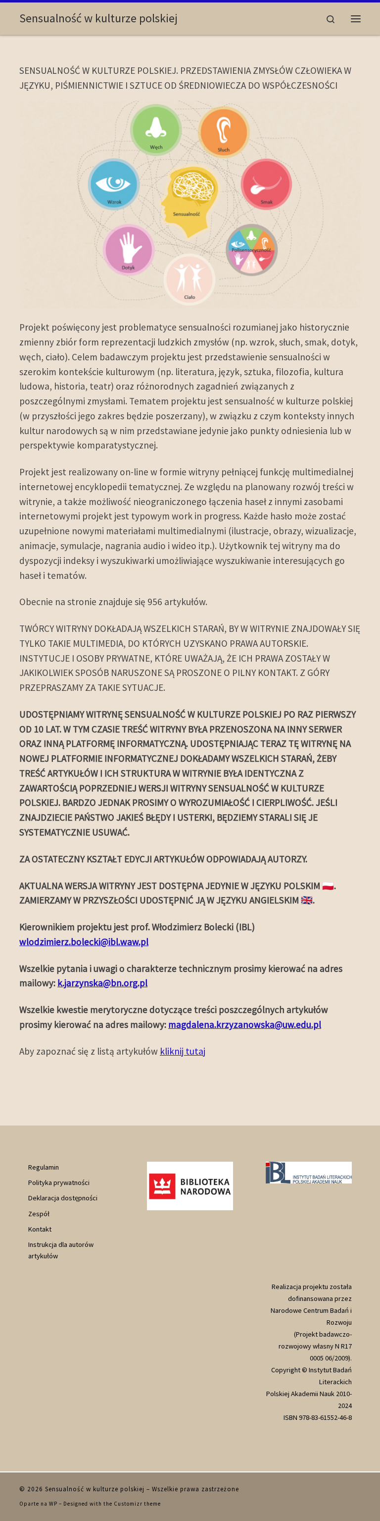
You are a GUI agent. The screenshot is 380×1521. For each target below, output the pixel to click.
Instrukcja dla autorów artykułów (61, 1250)
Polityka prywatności (59, 1182)
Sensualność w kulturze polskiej (94, 1489)
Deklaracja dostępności (62, 1197)
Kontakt (39, 1229)
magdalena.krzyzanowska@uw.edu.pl (244, 1024)
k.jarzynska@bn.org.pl (102, 983)
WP (53, 1503)
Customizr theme (137, 1503)
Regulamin (43, 1167)
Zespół (38, 1213)
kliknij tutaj (182, 1051)
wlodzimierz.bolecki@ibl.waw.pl (83, 942)
